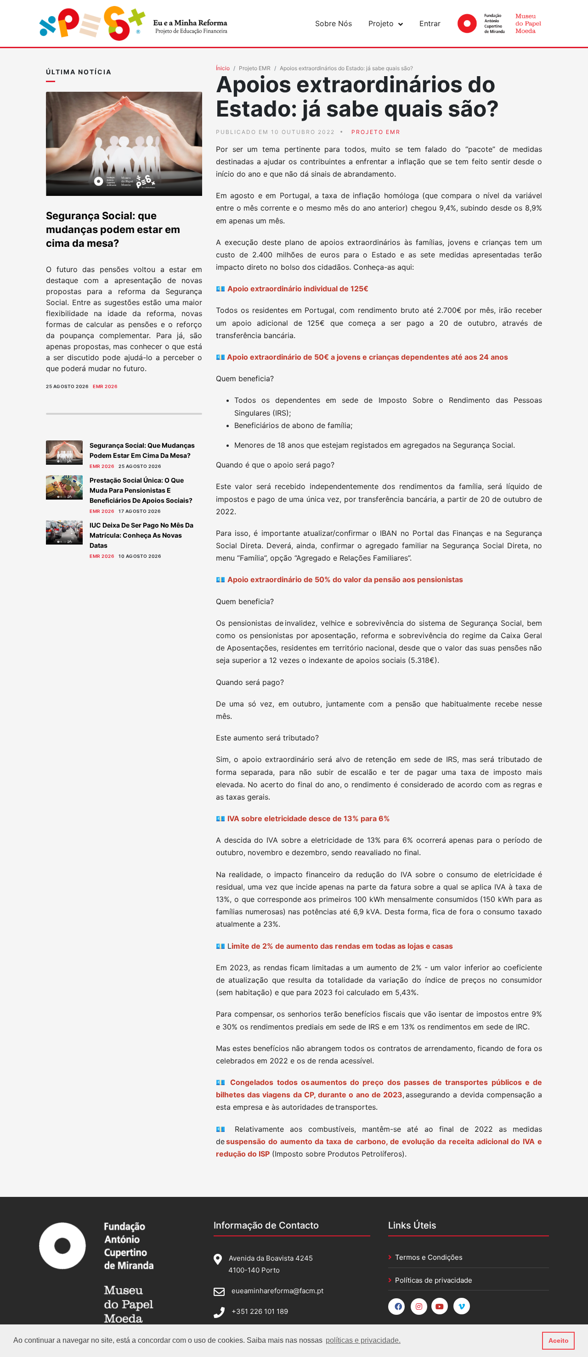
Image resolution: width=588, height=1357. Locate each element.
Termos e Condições (429, 1257)
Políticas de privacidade (433, 1280)
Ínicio (223, 68)
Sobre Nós (333, 23)
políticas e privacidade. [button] (363, 1340)
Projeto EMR (255, 68)
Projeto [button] (381, 23)
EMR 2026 (105, 386)
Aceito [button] (558, 1340)
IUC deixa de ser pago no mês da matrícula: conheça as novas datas (141, 535)
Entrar (430, 23)
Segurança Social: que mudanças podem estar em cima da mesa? (113, 229)
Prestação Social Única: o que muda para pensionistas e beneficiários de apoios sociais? (141, 490)
